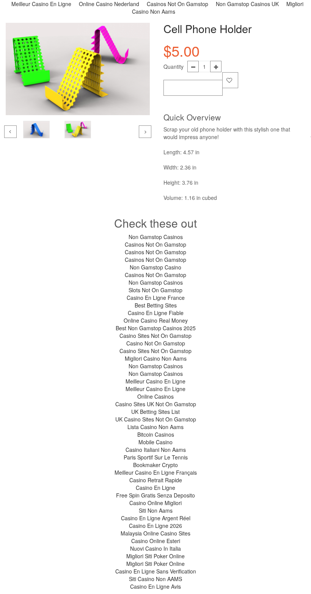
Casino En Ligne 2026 (155, 525)
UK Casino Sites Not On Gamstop (155, 419)
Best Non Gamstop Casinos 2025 (156, 328)
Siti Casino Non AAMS (155, 579)
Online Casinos (155, 396)
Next (145, 131)
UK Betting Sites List (155, 411)
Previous (10, 131)
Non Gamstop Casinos (156, 237)
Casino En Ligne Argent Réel (155, 518)
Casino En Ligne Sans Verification (155, 571)
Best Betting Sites (156, 305)
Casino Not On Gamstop (155, 343)
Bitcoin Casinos (155, 434)
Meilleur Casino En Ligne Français (156, 472)
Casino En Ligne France (156, 297)
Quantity (173, 66)
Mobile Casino (155, 442)
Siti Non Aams (156, 510)
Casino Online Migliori (155, 503)
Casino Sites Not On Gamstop (155, 335)
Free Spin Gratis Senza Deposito (155, 495)
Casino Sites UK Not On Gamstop (155, 404)
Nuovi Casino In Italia (155, 548)
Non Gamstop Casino (155, 267)
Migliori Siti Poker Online (155, 556)
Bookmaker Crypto (155, 465)
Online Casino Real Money (156, 320)
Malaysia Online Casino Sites (155, 533)
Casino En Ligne (155, 487)
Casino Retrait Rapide (155, 480)
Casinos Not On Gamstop (155, 244)
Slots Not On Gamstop (155, 290)
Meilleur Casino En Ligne (155, 381)
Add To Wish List (230, 80)
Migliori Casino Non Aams (156, 358)
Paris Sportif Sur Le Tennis (156, 457)
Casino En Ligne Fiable (156, 313)
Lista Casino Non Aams (155, 427)
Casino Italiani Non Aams (156, 449)
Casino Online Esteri (155, 541)
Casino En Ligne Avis (155, 586)
